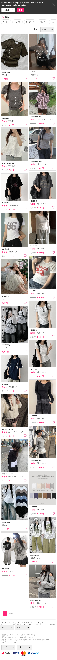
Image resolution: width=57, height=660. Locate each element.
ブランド (18, 623)
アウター (5, 22)
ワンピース (30, 22)
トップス (17, 22)
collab (37, 624)
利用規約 (27, 623)
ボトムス (42, 22)
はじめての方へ (6, 623)
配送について (6, 624)
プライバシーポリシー (40, 623)
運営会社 (52, 624)
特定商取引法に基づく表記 (22, 624)
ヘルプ (44, 624)
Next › (12, 613)
